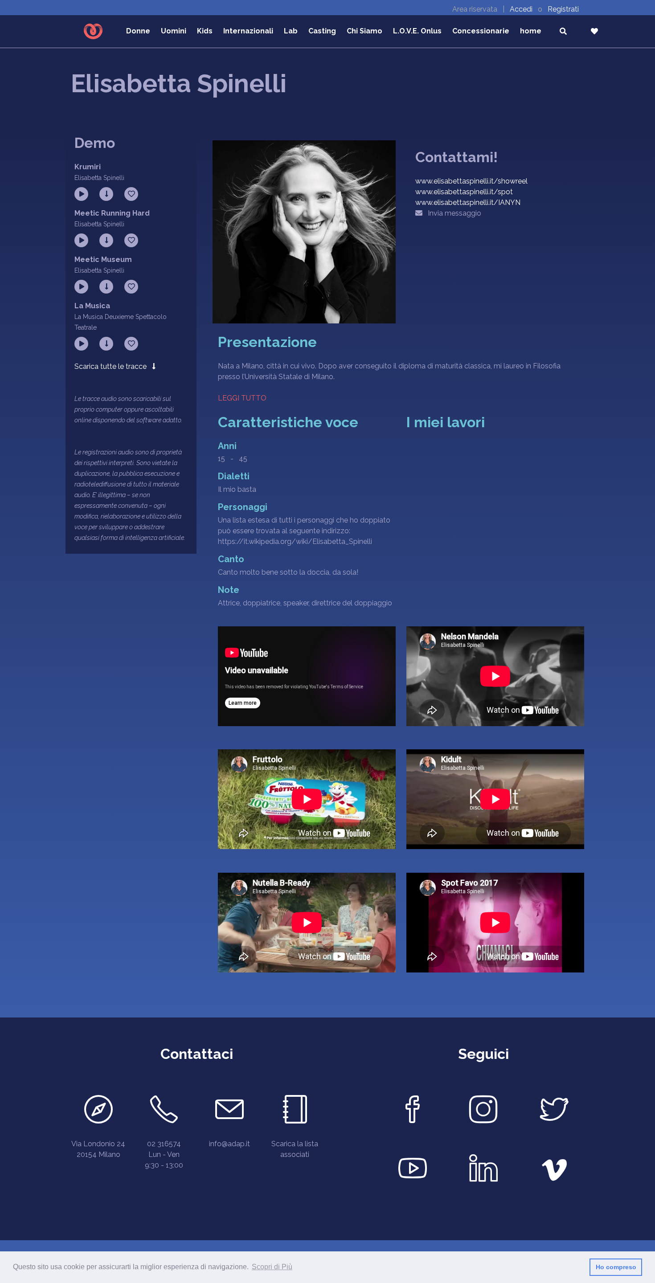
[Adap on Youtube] (413, 1170)
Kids (205, 31)
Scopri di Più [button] (272, 1267)
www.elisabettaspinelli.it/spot (464, 192)
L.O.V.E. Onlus (417, 31)
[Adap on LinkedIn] (484, 1170)
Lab (291, 31)
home (530, 31)
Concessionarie (480, 31)
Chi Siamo (364, 31)
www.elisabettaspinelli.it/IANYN (467, 202)
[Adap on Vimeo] (554, 1170)
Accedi (522, 9)
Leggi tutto (242, 398)
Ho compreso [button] (616, 1267)
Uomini (173, 31)
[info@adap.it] (229, 1112)
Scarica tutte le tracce (113, 366)
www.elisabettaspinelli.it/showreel (471, 181)
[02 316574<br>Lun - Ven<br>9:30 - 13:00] (163, 1112)
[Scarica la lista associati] (294, 1112)
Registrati (563, 9)
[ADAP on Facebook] (413, 1112)
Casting (322, 31)
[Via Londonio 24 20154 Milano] (98, 1112)
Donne (138, 31)
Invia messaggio (451, 213)
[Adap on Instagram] (484, 1112)
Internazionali (248, 31)
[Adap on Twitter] (554, 1112)
